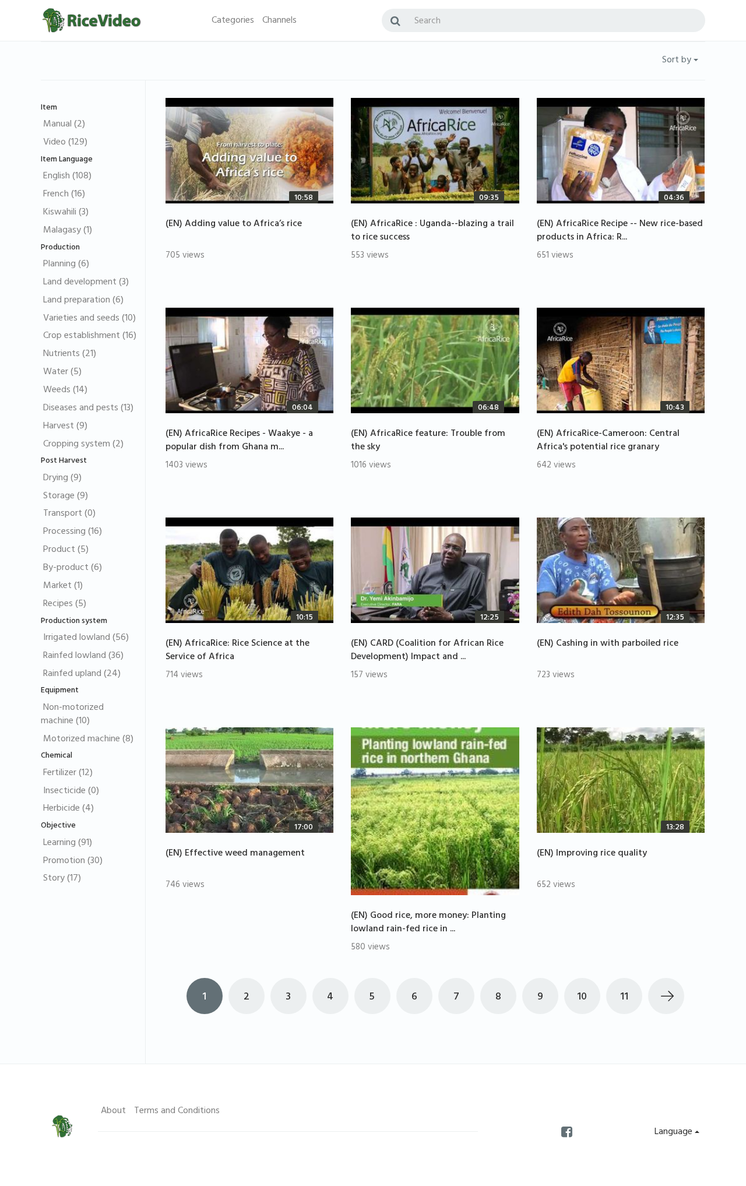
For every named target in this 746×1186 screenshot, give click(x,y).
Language (674, 1132)
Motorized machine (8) (88, 739)
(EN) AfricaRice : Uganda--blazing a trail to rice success (432, 231)
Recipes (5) (64, 604)
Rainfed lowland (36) (83, 656)
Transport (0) (69, 514)
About (113, 1111)
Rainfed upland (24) (82, 674)
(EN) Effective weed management (235, 854)
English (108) (67, 176)
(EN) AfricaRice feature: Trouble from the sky (428, 440)
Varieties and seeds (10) (89, 319)
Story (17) (62, 879)
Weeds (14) (65, 390)
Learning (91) (67, 843)
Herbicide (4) (68, 809)
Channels (279, 21)
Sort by (678, 60)
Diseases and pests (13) (88, 408)
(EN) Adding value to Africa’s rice (234, 224)
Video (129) (65, 143)
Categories (233, 21)
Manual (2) (64, 124)
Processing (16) (72, 532)
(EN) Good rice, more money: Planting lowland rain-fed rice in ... (428, 922)
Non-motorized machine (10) (72, 714)
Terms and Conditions (177, 1111)
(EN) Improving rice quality (592, 854)
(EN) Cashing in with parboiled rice (607, 644)
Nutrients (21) (69, 354)
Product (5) (66, 550)
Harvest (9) (65, 426)
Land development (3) (86, 282)
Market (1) (63, 586)
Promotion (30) (73, 861)
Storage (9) (65, 496)
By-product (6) (72, 568)
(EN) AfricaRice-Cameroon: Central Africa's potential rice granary (608, 440)
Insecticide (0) (71, 791)
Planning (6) (66, 264)
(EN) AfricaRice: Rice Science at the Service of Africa (237, 650)
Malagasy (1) (67, 231)
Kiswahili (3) (66, 212)
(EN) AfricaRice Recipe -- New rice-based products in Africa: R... (620, 231)
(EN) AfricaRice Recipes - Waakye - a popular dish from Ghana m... (239, 440)
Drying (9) (62, 478)
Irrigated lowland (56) (86, 638)
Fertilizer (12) (68, 773)
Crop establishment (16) (89, 336)
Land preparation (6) (83, 300)
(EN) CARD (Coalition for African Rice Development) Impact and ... (427, 650)
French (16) (64, 194)
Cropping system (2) (83, 444)
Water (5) (62, 372)
